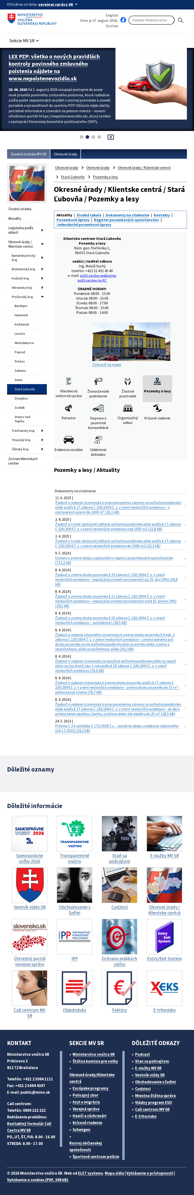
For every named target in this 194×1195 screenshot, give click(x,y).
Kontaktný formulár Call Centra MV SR (29, 1127)
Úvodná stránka (19, 209)
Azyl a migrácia (86, 1102)
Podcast (142, 1054)
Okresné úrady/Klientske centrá (92, 1078)
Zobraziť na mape (106, 364)
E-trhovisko (146, 1116)
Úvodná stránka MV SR (28, 154)
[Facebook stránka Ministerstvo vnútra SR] (123, 20)
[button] (25, 39)
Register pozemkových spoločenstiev (126, 219)
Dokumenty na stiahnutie (127, 215)
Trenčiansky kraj (23, 430)
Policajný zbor (85, 1095)
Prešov (20, 361)
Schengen (81, 1129)
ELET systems (90, 1173)
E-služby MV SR (148, 1068)
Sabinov (20, 370)
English (112, 15)
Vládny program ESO (153, 1102)
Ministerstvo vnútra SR (94, 1054)
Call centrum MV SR (152, 1109)
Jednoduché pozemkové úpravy (84, 224)
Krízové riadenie (87, 1122)
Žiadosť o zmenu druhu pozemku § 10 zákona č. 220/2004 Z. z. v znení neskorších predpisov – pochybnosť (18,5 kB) (110, 620)
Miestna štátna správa (155, 1095)
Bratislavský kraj (23, 269)
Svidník (20, 407)
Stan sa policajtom (152, 1061)
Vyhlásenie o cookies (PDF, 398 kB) (37, 1179)
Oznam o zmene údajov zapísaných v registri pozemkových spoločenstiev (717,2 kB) (114, 560)
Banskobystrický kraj (23, 257)
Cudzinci (143, 1088)
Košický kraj (20, 278)
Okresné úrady (65, 154)
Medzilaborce (24, 343)
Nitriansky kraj (22, 287)
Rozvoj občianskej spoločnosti (85, 1146)
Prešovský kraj (22, 297)
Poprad (20, 352)
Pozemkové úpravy (73, 219)
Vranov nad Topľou (22, 419)
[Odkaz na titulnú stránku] (33, 17)
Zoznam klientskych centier (23, 460)
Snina (18, 380)
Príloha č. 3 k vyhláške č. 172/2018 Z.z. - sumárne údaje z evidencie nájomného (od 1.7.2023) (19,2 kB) (117, 728)
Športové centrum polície (96, 1156)
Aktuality (14, 218)
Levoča (20, 333)
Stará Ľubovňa (25, 389)
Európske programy (91, 1088)
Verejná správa (86, 1108)
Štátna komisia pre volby (95, 1061)
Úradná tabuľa (89, 215)
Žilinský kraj (20, 449)
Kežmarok (22, 324)
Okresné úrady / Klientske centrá (20, 244)
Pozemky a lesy (105, 176)
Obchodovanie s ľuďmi (155, 1081)
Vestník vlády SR (150, 1075)
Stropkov (21, 398)
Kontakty (162, 215)
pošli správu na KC (92, 280)
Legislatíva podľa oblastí (20, 230)
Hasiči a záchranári (89, 1115)
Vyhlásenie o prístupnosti (149, 1173)
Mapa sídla (114, 1173)
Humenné (21, 315)
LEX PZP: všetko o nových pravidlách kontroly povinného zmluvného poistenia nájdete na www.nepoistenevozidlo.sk (54, 67)
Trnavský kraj (21, 440)
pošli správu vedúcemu (98, 275)
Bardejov (21, 306)
